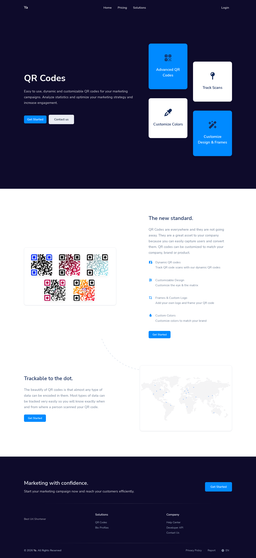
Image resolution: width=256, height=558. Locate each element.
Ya (35, 550)
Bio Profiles (102, 527)
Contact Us (172, 533)
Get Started (35, 119)
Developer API (174, 527)
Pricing (122, 8)
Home (107, 8)
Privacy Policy (194, 550)
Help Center (173, 522)
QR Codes (101, 522)
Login (225, 8)
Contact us (61, 119)
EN (227, 550)
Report (212, 550)
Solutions (139, 8)
